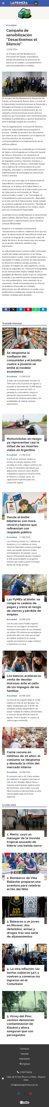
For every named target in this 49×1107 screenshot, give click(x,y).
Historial (24, 1054)
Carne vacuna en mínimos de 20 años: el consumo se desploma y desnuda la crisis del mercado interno (23, 759)
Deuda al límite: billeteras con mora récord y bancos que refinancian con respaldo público (22, 524)
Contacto (24, 1049)
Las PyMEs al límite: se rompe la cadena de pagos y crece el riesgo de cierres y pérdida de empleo (24, 607)
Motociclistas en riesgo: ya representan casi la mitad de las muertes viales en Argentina (24, 444)
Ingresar (26, 1064)
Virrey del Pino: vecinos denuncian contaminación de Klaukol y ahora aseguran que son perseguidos (20, 1025)
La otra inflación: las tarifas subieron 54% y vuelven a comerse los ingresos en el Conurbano (23, 976)
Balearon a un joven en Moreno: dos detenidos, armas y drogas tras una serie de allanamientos (23, 929)
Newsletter (24, 1059)
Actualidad (11, 25)
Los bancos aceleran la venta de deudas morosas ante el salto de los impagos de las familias (24, 683)
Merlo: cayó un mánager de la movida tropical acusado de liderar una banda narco (24, 840)
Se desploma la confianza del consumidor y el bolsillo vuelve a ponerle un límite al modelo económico (24, 362)
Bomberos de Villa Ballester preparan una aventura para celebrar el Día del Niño (24, 883)
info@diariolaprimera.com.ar (24, 1085)
